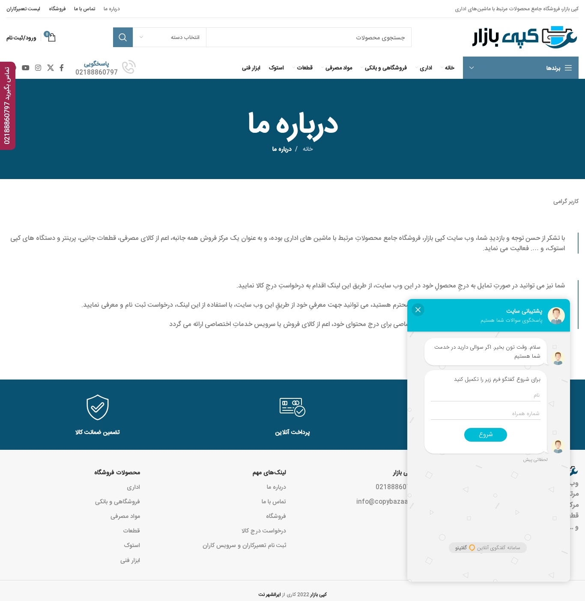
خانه (307, 149)
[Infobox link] (105, 68)
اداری (133, 487)
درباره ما (276, 487)
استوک (132, 545)
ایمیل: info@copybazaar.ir (394, 501)
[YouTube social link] (25, 67)
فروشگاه (276, 516)
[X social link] (50, 67)
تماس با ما (274, 501)
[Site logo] (524, 38)
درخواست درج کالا (264, 530)
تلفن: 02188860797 (404, 487)
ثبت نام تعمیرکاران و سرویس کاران (244, 545)
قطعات (131, 530)
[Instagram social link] (38, 67)
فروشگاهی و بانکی (117, 501)
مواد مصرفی (125, 516)
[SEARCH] (123, 37)
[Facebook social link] (61, 67)
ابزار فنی (130, 560)
